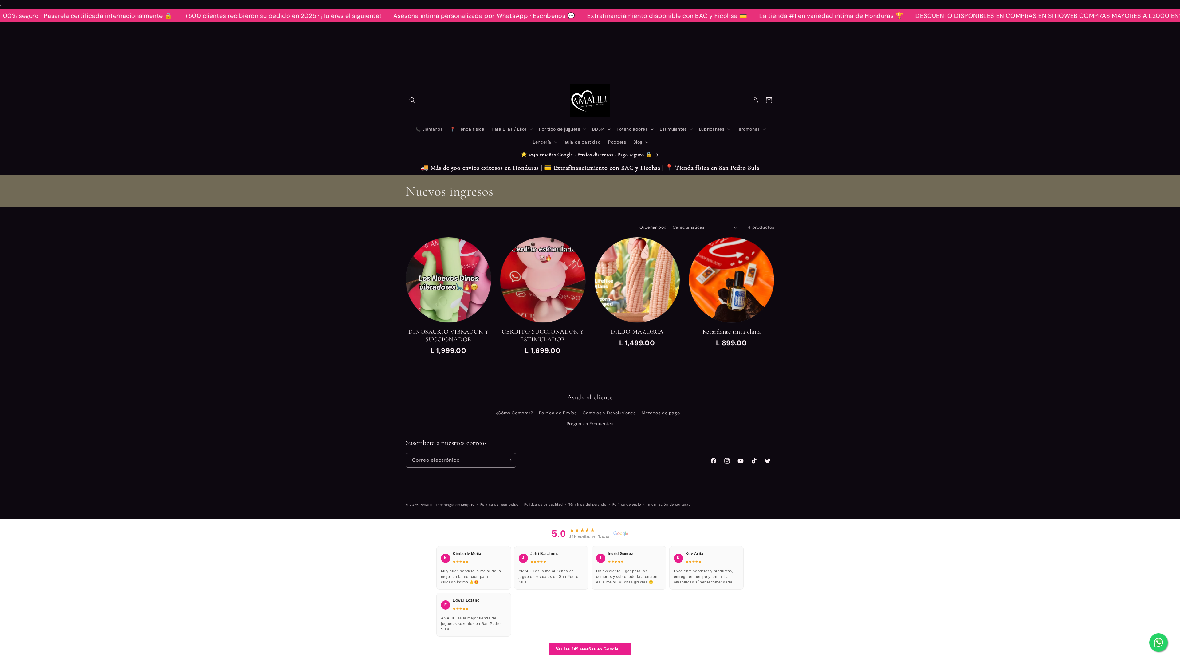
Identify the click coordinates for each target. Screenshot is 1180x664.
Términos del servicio (587, 504)
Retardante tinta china (731, 331)
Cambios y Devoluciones (609, 413)
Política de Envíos (558, 413)
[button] (412, 100)
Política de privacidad (543, 504)
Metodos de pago (661, 413)
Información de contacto (669, 504)
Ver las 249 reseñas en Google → (590, 649)
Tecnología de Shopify (455, 505)
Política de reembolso (499, 504)
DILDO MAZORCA (637, 331)
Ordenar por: (653, 227)
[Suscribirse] (509, 460)
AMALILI (428, 505)
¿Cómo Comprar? (514, 413)
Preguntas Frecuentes (590, 423)
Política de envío (626, 504)
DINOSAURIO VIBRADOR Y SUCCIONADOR (448, 335)
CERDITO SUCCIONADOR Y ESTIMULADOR (543, 335)
